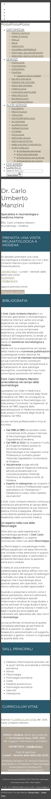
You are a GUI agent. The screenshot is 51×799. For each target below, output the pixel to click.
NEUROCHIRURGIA (21, 79)
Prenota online (12, 292)
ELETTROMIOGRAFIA (22, 102)
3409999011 (8, 278)
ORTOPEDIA (15, 30)
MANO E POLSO (20, 36)
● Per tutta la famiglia (27, 154)
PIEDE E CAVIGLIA (21, 33)
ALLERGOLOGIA (20, 125)
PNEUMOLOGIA (20, 95)
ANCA (15, 43)
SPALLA (15, 40)
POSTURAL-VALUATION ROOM (27, 53)
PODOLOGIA (18, 62)
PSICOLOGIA (18, 135)
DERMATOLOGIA (20, 128)
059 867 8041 (9, 271)
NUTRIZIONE (18, 121)
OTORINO (17, 131)
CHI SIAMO (14, 164)
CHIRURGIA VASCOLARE (24, 92)
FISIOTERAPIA (19, 66)
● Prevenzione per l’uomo (29, 161)
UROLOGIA (17, 115)
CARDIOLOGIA (19, 89)
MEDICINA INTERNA (22, 85)
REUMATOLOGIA (20, 98)
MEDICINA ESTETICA (22, 141)
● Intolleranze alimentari (29, 151)
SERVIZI (12, 59)
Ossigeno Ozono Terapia (29, 76)
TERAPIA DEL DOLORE (23, 82)
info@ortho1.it (10, 281)
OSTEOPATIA (18, 69)
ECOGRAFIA (18, 108)
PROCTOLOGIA (19, 112)
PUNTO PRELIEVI (20, 148)
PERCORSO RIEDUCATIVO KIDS (27, 56)
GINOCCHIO (18, 46)
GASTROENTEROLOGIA (23, 118)
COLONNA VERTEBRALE (24, 49)
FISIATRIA (16, 72)
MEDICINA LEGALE (21, 138)
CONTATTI (13, 167)
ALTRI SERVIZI (16, 105)
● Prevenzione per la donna (30, 157)
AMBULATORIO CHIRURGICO (26, 144)
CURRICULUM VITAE (24, 719)
